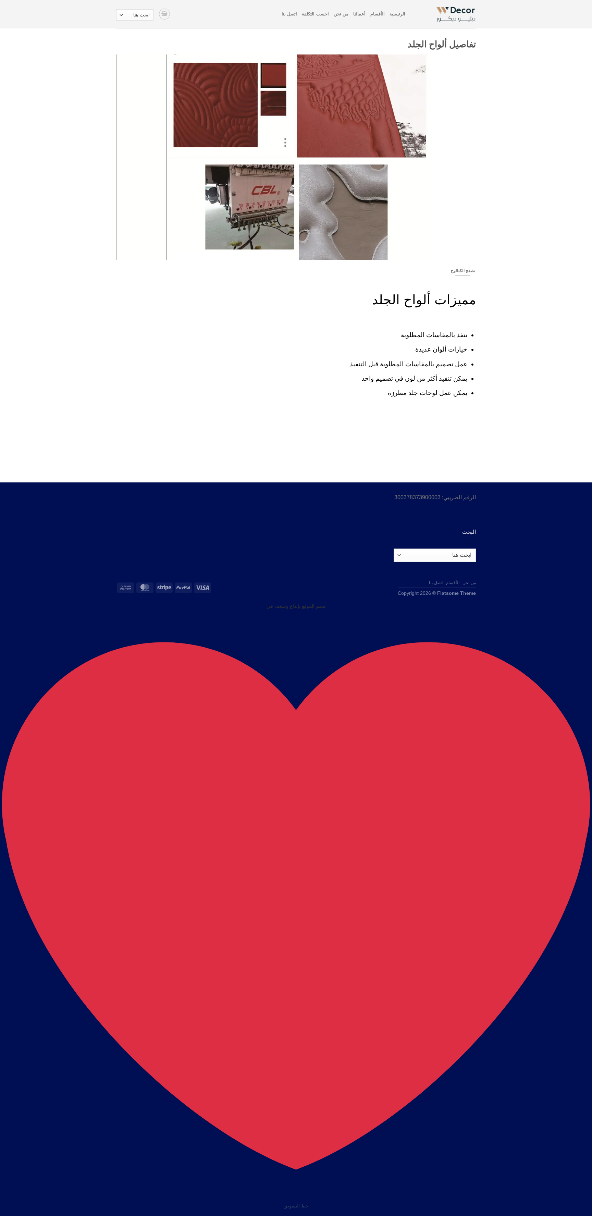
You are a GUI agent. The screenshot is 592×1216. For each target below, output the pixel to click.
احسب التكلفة (315, 13)
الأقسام (377, 13)
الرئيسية (397, 13)
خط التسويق (296, 1205)
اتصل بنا (289, 13)
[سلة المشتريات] (164, 14)
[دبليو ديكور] (446, 14)
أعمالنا (359, 13)
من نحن (341, 13)
